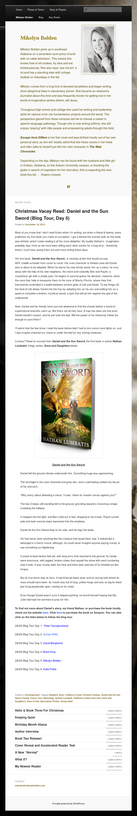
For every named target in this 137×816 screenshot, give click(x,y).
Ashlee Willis (50, 634)
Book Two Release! (28, 738)
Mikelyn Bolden (24, 17)
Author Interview (27, 731)
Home (19, 9)
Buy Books (54, 17)
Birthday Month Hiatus (31, 724)
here (45, 612)
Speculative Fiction (49, 701)
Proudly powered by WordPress (68, 803)
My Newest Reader (28, 766)
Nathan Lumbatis (63, 698)
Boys (61, 694)
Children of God (73, 694)
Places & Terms (35, 9)
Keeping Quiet (25, 717)
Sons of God (33, 701)
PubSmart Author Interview (87, 698)
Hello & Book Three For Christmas (39, 710)
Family (25, 698)
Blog (41, 17)
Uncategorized (32, 694)
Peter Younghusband (56, 625)
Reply (118, 753)
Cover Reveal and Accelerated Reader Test (45, 745)
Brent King (49, 652)
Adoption (53, 694)
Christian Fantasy (91, 694)
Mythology (49, 698)
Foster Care (36, 698)
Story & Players (58, 9)
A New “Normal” (27, 752)
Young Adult (66, 701)
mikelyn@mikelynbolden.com (30, 785)
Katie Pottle (49, 669)
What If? (21, 759)
